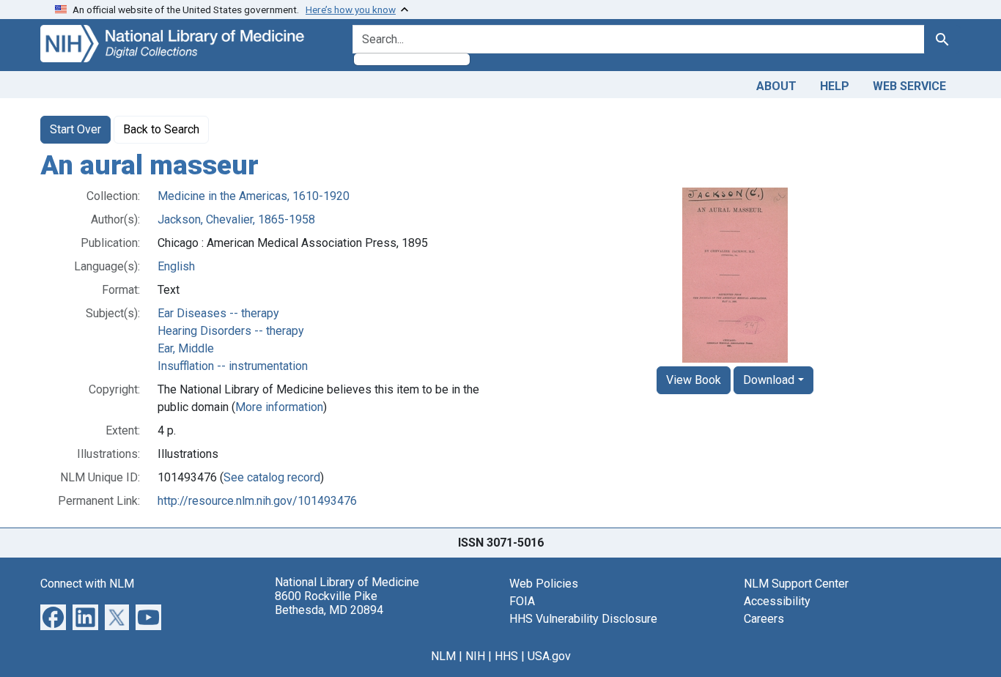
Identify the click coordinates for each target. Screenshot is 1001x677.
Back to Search (161, 129)
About (776, 86)
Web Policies (543, 584)
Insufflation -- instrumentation (233, 366)
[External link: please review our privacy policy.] (53, 616)
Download (768, 380)
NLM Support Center (796, 584)
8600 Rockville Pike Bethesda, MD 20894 (329, 603)
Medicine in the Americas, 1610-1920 (254, 196)
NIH (475, 656)
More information (279, 407)
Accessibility (777, 601)
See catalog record (272, 477)
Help (834, 86)
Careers (764, 619)
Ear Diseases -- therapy (218, 313)
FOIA (522, 601)
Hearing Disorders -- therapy (231, 331)
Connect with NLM (87, 584)
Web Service (909, 86)
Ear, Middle (186, 348)
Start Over (75, 129)
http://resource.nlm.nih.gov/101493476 (257, 501)
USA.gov (549, 656)
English (176, 266)
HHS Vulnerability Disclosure (583, 619)
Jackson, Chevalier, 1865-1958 (236, 219)
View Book (693, 380)
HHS (506, 656)
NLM (443, 656)
